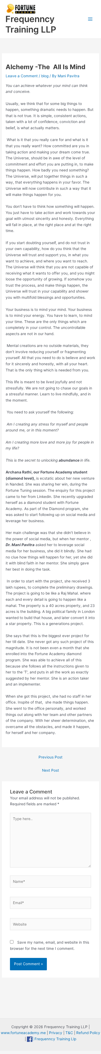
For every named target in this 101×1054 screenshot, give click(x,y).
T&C (69, 1033)
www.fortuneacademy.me (23, 1033)
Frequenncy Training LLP (30, 24)
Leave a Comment (22, 76)
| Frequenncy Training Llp (54, 1039)
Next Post (50, 770)
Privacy (55, 1033)
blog (44, 76)
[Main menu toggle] (90, 19)
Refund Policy (88, 1033)
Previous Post (50, 757)
